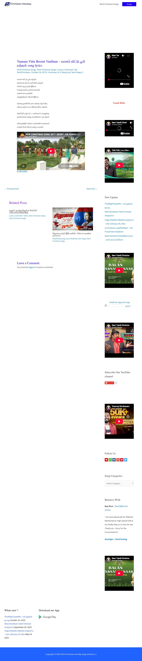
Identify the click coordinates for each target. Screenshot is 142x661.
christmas (52, 72)
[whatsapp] (110, 459)
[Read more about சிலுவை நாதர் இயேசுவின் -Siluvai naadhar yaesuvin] (72, 218)
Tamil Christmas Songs (46, 69)
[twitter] (126, 459)
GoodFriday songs (59, 239)
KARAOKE (22, 171)
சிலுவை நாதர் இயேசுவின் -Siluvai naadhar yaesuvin (71, 234)
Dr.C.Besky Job (63, 72)
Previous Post (12, 188)
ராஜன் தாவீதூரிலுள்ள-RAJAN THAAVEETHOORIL (23, 211)
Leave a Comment (65, 69)
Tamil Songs (76, 72)
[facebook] (114, 459)
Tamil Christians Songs (109, 4)
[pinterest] (122, 459)
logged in (32, 267)
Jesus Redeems (72, 239)
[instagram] (118, 459)
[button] (129, 4)
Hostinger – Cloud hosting (116, 539)
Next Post (92, 188)
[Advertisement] (71, 24)
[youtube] (107, 459)
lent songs (82, 239)
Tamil (26, 216)
